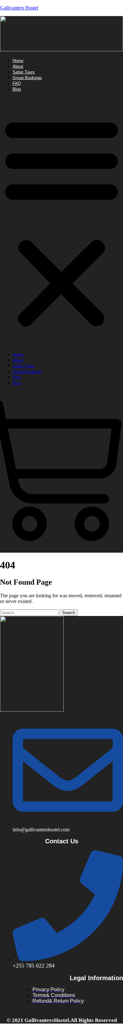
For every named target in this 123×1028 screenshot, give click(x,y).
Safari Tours (24, 72)
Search (68, 612)
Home (18, 60)
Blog (17, 89)
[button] (61, 221)
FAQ (17, 83)
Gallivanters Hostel (19, 7)
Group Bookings (27, 77)
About (18, 66)
